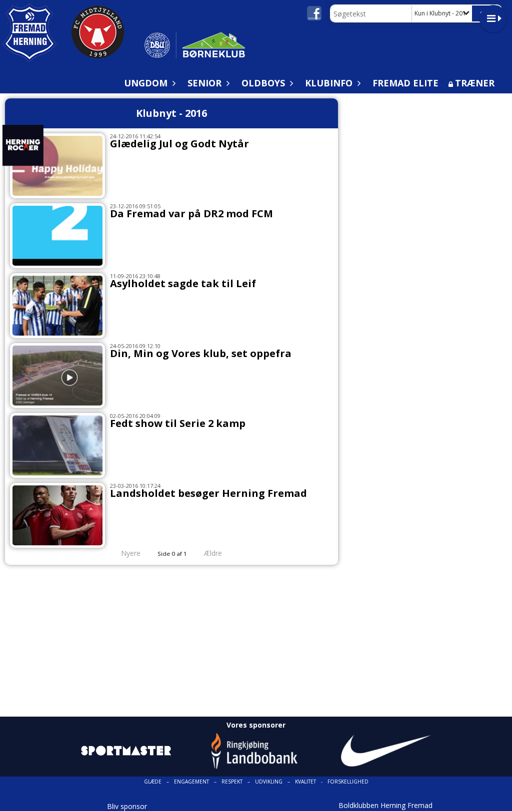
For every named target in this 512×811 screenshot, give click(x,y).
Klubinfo (328, 83)
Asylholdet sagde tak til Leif (183, 283)
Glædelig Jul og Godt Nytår (179, 143)
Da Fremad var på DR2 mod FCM (191, 213)
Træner (474, 83)
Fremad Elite (405, 83)
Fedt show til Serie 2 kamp (178, 423)
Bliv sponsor (127, 806)
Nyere (130, 553)
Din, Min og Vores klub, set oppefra (201, 353)
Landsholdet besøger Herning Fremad (208, 493)
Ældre (214, 553)
